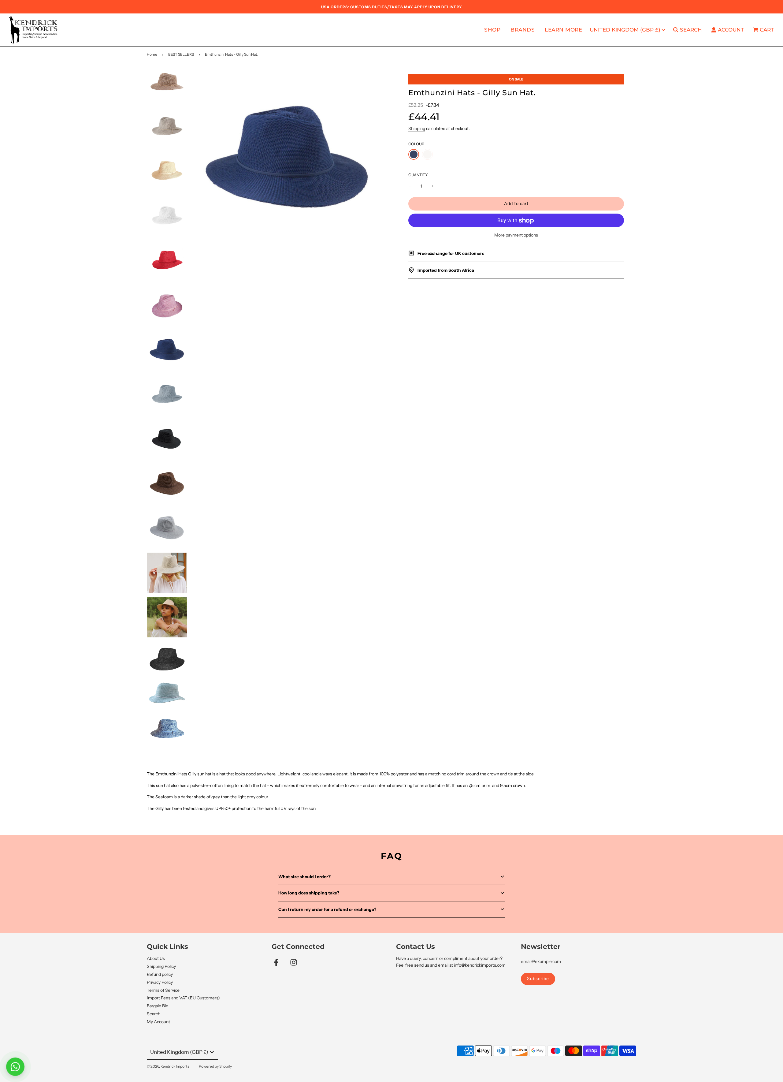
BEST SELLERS (181, 54)
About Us (156, 958)
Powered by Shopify (215, 1066)
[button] (391, 877)
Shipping (416, 128)
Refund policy (160, 974)
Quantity (418, 175)
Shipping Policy (161, 966)
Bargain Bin (157, 1006)
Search (153, 1014)
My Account (158, 1021)
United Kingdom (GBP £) (625, 30)
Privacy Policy (160, 982)
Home (152, 54)
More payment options (516, 235)
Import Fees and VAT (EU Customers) (183, 998)
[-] (409, 186)
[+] (432, 186)
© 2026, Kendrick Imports (168, 1066)
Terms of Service (163, 990)
